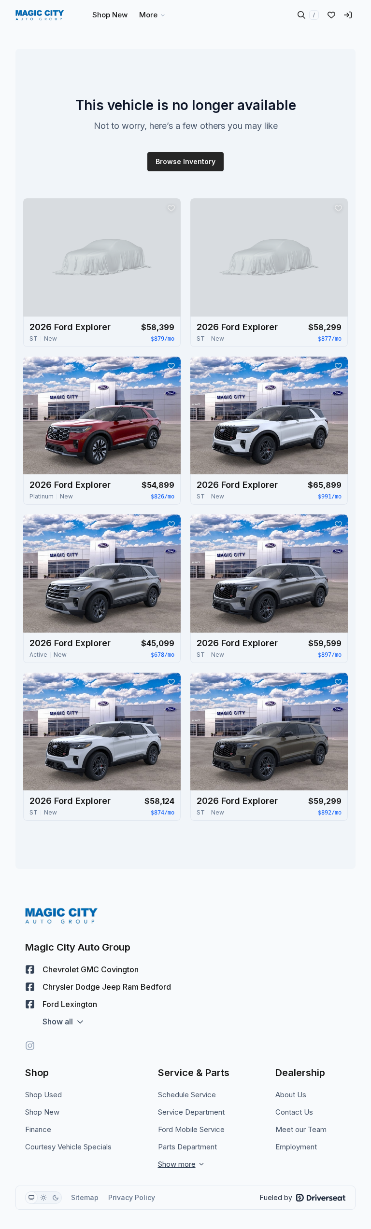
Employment (296, 1146)
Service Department (191, 1112)
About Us (290, 1094)
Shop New (42, 1112)
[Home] (39, 15)
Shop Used (43, 1094)
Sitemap (85, 1197)
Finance (38, 1129)
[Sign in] (348, 15)
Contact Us (294, 1112)
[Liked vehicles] (331, 15)
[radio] (31, 1197)
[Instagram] (30, 1045)
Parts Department (187, 1146)
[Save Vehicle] (171, 208)
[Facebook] (30, 969)
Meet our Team (301, 1129)
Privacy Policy (131, 1197)
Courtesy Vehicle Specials (68, 1146)
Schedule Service (187, 1094)
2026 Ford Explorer (70, 327)
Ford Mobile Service (191, 1129)
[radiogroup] (43, 1197)
